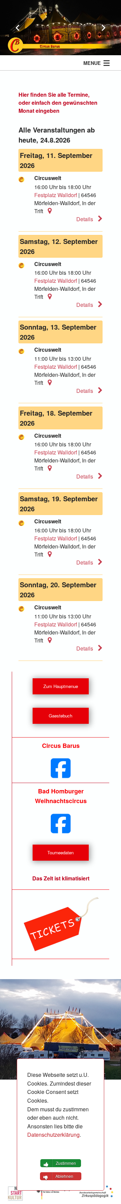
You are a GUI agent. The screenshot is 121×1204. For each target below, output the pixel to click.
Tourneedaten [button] (60, 852)
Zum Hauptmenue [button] (60, 686)
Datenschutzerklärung (53, 1134)
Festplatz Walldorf (55, 195)
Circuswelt (47, 178)
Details (85, 219)
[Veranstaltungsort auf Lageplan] (47, 211)
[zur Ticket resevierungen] (60, 924)
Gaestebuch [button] (60, 715)
